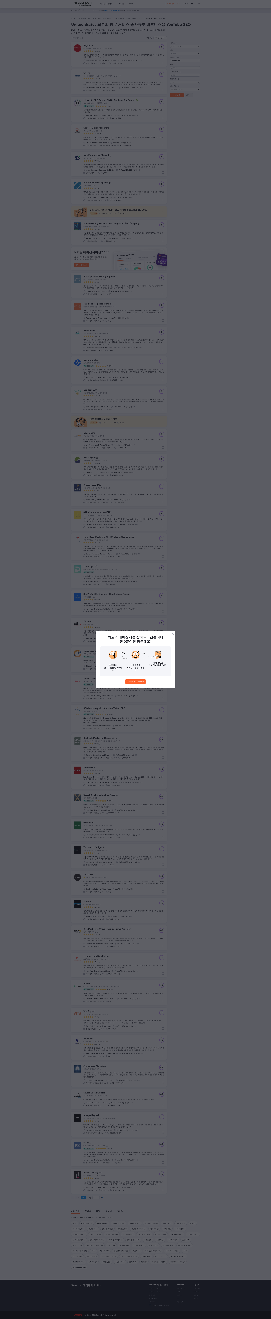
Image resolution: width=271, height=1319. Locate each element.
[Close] (172, 633)
